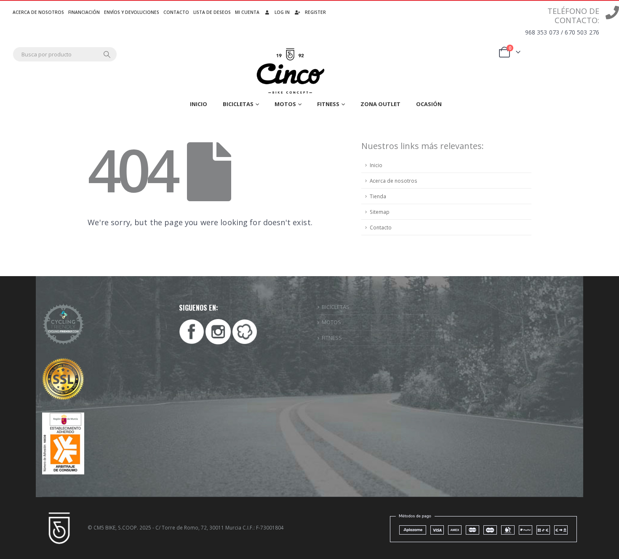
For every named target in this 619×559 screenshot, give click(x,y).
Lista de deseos (212, 12)
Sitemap (380, 211)
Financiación (84, 12)
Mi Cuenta (247, 12)
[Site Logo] (291, 71)
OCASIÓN (429, 104)
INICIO (198, 104)
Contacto (176, 12)
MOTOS (331, 322)
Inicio (376, 165)
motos (285, 104)
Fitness (328, 104)
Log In (282, 12)
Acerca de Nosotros (38, 12)
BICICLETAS (336, 307)
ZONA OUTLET (380, 104)
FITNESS (332, 337)
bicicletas (238, 104)
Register (315, 12)
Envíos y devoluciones (131, 12)
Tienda (378, 196)
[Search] (107, 54)
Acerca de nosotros (393, 180)
